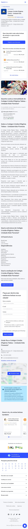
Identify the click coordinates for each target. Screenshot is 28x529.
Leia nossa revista (6, 487)
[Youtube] (19, 514)
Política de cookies (10, 506)
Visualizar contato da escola (8, 360)
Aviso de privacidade (20, 502)
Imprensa (19, 506)
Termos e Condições (8, 502)
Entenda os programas (7, 491)
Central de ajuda (15, 456)
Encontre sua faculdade (7, 483)
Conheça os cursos (6, 479)
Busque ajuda (4, 495)
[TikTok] (14, 514)
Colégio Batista (6, 6)
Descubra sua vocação (7, 475)
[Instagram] (11, 514)
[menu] (25, 2)
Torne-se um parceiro (14, 509)
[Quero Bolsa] (7, 2)
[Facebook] (8, 514)
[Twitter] (17, 514)
